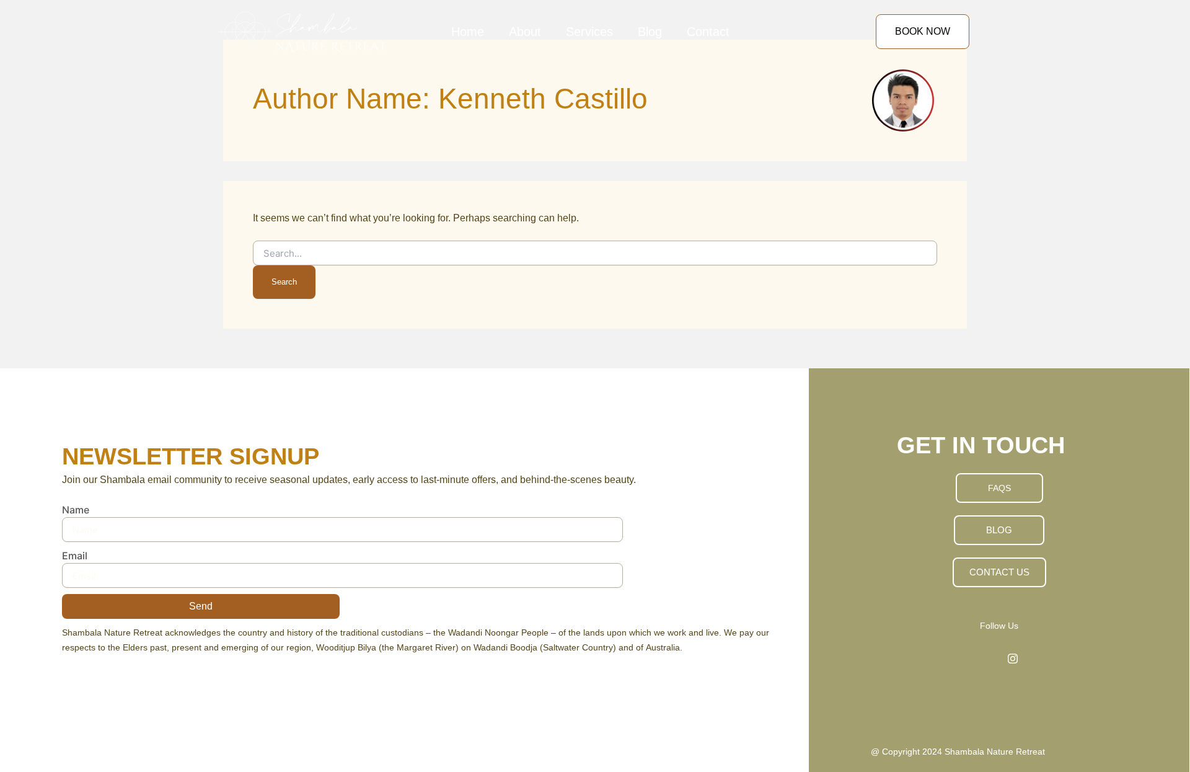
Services (589, 31)
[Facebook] (985, 658)
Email (74, 555)
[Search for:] (595, 253)
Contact (708, 31)
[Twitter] (1012, 658)
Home (467, 31)
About (525, 31)
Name (75, 510)
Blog (650, 31)
